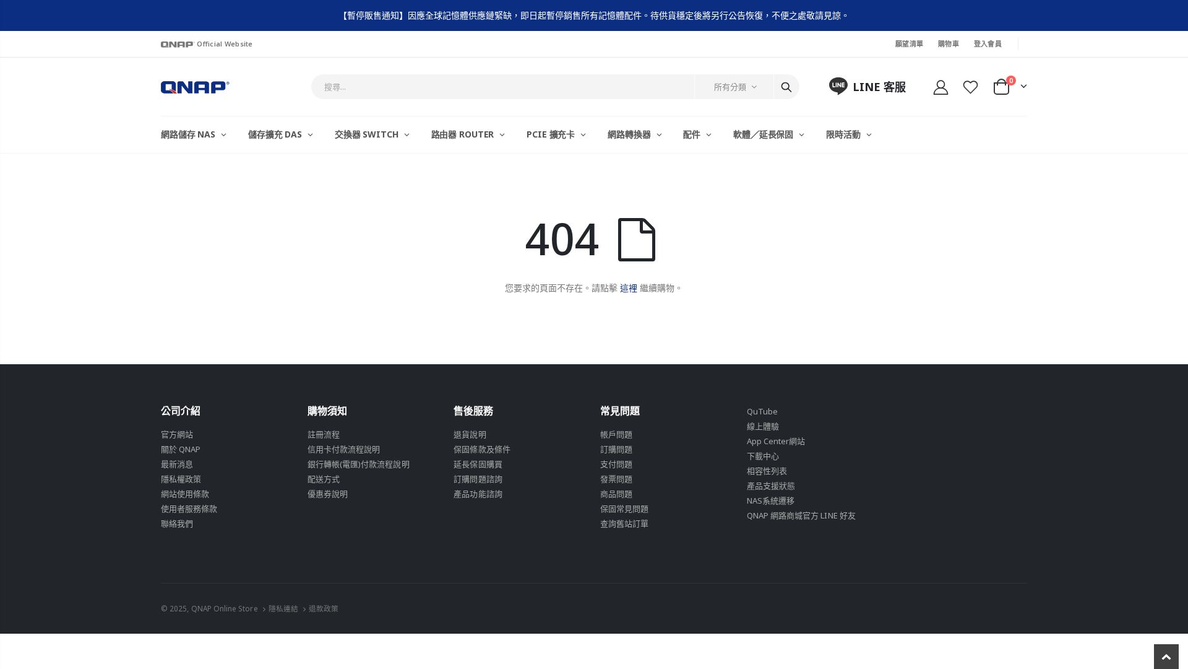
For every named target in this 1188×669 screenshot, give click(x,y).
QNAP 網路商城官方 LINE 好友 (801, 515)
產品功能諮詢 (478, 493)
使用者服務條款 (189, 508)
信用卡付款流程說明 (344, 449)
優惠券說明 (328, 493)
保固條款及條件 (482, 449)
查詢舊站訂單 (624, 523)
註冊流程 (324, 434)
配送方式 (324, 478)
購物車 (948, 43)
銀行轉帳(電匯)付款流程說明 (359, 464)
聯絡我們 (177, 523)
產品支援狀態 (771, 485)
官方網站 (177, 434)
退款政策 (323, 608)
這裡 (628, 288)
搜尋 (786, 86)
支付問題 (616, 464)
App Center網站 (776, 441)
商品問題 (616, 493)
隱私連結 (283, 608)
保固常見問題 (624, 508)
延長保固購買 (478, 464)
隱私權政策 (181, 478)
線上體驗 (763, 426)
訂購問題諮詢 (478, 478)
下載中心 (763, 455)
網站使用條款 (185, 493)
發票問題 (616, 478)
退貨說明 (470, 434)
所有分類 (730, 86)
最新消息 (177, 464)
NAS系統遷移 (770, 500)
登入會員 (988, 43)
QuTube (762, 411)
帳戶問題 (616, 434)
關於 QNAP (180, 449)
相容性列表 (767, 470)
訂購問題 (616, 449)
